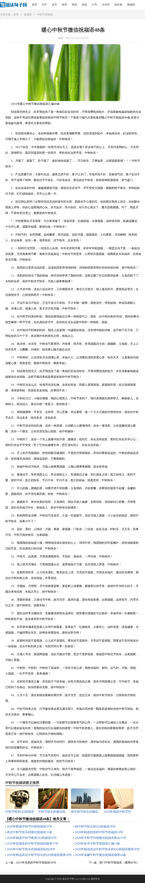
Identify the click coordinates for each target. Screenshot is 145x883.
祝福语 (131, 4)
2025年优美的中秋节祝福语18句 (36, 862)
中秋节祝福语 (45, 14)
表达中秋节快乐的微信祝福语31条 (29, 832)
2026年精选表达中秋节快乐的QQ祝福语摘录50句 (39, 854)
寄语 (74, 4)
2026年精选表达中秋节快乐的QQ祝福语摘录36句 (107, 849)
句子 (44, 4)
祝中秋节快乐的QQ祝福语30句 (95, 826)
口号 (94, 4)
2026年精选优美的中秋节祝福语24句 (99, 832)
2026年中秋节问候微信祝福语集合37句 (100, 837)
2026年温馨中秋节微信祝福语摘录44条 (100, 854)
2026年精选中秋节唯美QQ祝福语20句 (32, 837)
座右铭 (118, 4)
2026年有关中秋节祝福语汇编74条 (97, 843)
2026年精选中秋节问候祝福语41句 (29, 826)
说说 (84, 4)
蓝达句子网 (68, 879)
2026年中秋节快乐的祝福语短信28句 (31, 849)
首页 (34, 4)
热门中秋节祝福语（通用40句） (119, 862)
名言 (54, 4)
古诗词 (106, 4)
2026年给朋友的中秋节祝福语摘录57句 (32, 843)
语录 (64, 4)
